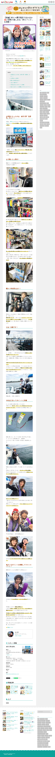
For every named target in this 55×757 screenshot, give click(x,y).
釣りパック (11, 62)
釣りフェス (46, 125)
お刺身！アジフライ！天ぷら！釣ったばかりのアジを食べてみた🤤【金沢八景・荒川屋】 (26, 692)
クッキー (42, 728)
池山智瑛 (22, 55)
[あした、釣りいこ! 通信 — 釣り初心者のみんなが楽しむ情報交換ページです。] (7, 1)
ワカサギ (41, 115)
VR (40, 92)
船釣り (41, 120)
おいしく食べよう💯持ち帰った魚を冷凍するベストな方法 (29, 726)
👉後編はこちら (9, 627)
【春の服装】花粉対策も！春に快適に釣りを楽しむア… (42, 38)
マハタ (43, 735)
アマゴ (43, 722)
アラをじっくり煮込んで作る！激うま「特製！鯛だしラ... (48, 83)
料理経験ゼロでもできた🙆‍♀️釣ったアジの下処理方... (48, 70)
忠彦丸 (7, 123)
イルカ (49, 99)
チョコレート (45, 108)
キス (47, 103)
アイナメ (41, 96)
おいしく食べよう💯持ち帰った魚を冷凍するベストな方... (48, 77)
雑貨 (41, 127)
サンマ (50, 728)
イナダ (45, 99)
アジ (7, 702)
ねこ (48, 92)
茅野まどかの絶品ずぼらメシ (44, 122)
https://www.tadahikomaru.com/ (12, 674)
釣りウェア (42, 125)
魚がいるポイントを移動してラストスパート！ (21, 86)
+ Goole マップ (9, 654)
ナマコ (41, 110)
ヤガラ (45, 113)
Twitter (16, 635)
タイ (49, 106)
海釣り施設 (40, 741)
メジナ (41, 113)
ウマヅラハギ (42, 101)
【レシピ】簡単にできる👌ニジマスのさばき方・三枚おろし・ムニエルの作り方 (29, 713)
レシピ (48, 113)
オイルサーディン (42, 103)
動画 (42, 739)
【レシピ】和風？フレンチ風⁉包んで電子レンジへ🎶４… (48, 48)
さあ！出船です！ (14, 82)
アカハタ (45, 96)
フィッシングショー (47, 110)
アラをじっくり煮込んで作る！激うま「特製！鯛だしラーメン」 (29, 730)
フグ (47, 733)
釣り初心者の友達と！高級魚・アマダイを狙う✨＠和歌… (48, 38)
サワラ (46, 728)
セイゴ (46, 106)
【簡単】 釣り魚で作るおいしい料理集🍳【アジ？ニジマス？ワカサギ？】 (14, 687)
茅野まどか (12, 121)
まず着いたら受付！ (15, 78)
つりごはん (44, 92)
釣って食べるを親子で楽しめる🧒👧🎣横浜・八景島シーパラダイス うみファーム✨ (12, 692)
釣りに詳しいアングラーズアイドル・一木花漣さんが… (42, 48)
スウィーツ (42, 106)
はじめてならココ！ (27, 50)
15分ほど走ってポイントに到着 (17, 84)
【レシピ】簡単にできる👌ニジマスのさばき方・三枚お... (48, 58)
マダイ (39, 735)
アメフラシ (48, 722)
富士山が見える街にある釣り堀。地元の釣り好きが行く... (48, 65)
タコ (41, 108)
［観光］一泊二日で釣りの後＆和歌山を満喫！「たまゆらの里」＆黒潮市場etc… (45, 28)
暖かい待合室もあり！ (15, 80)
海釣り (33, 50)
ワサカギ (45, 115)
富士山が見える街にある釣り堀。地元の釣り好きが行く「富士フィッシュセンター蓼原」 (29, 718)
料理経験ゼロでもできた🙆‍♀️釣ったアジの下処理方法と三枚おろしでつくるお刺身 (29, 687)
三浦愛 (39, 739)
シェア (11, 678)
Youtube (19, 635)
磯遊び (44, 741)
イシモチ (41, 99)
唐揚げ (46, 739)
